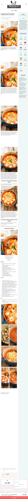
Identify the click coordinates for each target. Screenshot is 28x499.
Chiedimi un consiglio (14, 494)
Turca (25, 65)
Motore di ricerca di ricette (17, 480)
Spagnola (21, 65)
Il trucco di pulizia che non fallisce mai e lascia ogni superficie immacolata (23, 96)
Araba (25, 39)
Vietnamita (21, 70)
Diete (9, 494)
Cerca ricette (6, 494)
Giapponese (25, 49)
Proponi (6, 495)
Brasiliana (21, 44)
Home (2, 494)
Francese (21, 49)
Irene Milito (9, 17)
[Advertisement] (9, 56)
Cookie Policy (10, 495)
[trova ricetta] (17, 482)
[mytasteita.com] (17, 486)
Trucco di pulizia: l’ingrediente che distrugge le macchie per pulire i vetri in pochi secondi (23, 84)
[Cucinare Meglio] (20, 484)
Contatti (3, 495)
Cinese (25, 44)
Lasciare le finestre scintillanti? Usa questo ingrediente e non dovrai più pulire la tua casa (22, 88)
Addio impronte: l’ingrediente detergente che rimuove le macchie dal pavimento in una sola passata (23, 79)
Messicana (25, 60)
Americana (21, 39)
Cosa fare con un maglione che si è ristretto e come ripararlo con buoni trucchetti (23, 92)
